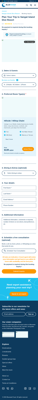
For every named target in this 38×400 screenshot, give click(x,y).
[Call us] (8, 388)
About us (31, 1)
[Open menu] (35, 5)
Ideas (4, 366)
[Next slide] (21, 159)
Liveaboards (6, 351)
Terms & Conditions (9, 383)
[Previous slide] (17, 159)
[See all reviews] (2, 1)
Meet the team (7, 370)
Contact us (6, 379)
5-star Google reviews (11, 1)
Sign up (31, 314)
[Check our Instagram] (25, 388)
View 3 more (9, 139)
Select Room (28, 149)
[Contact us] (31, 5)
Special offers (7, 362)
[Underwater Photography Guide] (22, 334)
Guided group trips (9, 359)
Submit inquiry (19, 271)
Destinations (6, 348)
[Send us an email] (3, 388)
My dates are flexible (8, 80)
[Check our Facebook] (30, 388)
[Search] (27, 5)
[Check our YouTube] (34, 388)
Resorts (5, 355)
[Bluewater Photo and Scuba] (8, 334)
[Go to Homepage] (9, 5)
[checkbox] (17, 80)
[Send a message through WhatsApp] (12, 388)
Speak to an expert (19, 294)
